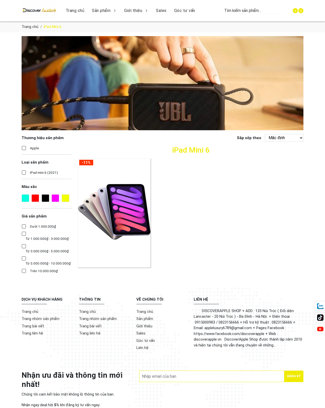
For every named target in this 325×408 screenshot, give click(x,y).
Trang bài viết (33, 326)
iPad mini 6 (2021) (44, 172)
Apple (34, 148)
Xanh (25, 198)
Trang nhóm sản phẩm (40, 318)
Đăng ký (294, 376)
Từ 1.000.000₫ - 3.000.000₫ (47, 239)
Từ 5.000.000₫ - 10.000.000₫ (48, 263)
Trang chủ (75, 10)
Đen (45, 198)
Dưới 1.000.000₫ (43, 226)
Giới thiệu (133, 10)
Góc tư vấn (184, 10)
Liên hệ (142, 347)
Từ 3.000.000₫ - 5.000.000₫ (47, 251)
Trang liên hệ (32, 333)
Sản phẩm (101, 10)
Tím (55, 198)
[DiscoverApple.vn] (39, 10)
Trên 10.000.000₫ (44, 271)
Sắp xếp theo (249, 138)
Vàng (65, 198)
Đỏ (35, 198)
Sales (161, 10)
